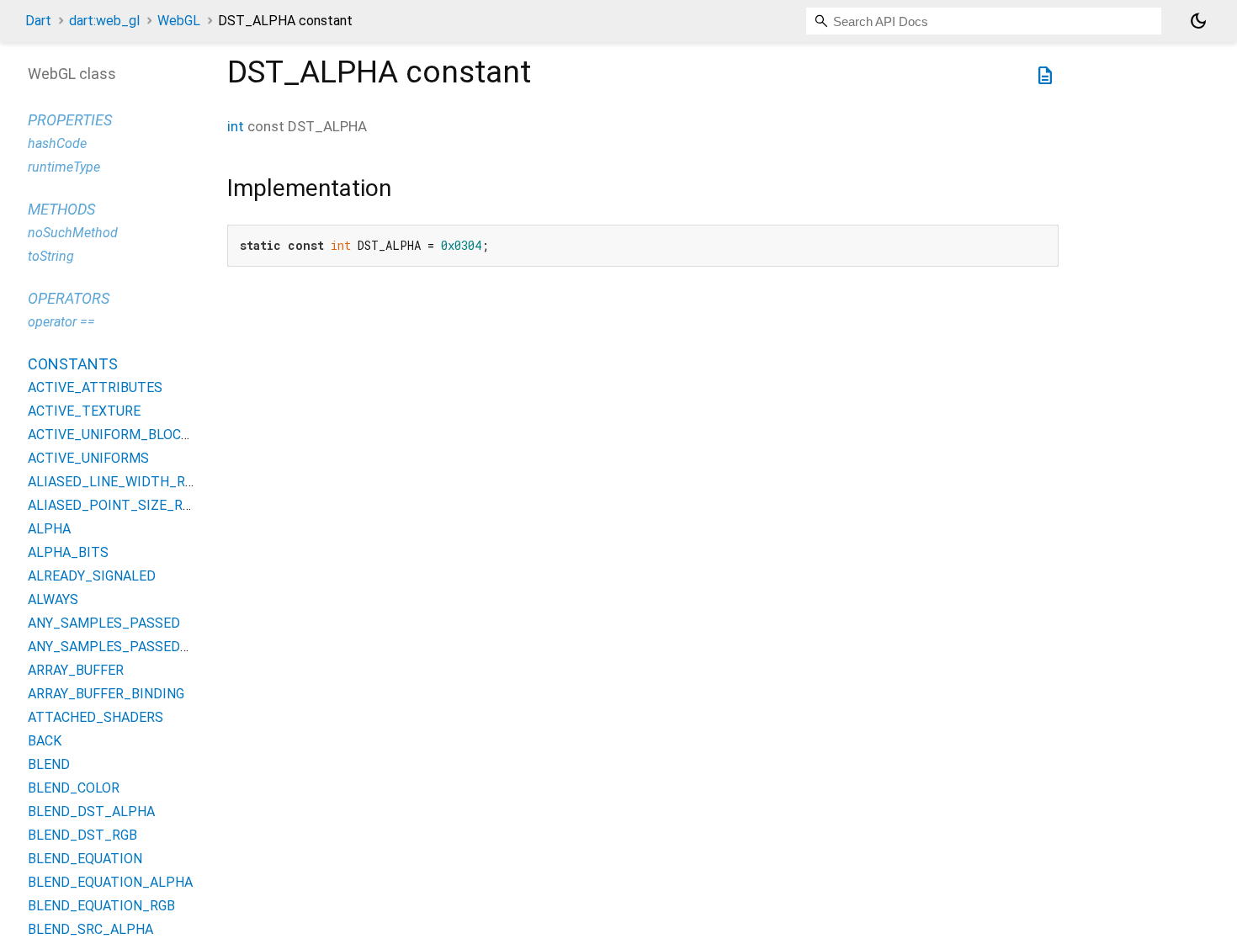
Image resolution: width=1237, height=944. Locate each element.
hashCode (57, 143)
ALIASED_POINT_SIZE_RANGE (122, 505)
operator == (61, 322)
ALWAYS (53, 599)
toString (51, 256)
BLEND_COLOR (73, 788)
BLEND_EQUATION (85, 859)
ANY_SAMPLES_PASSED (104, 623)
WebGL (178, 21)
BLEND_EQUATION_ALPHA (110, 882)
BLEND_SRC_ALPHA (90, 929)
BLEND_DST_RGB (82, 835)
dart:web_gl (104, 21)
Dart (38, 21)
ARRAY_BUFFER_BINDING (106, 694)
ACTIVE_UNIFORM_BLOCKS (113, 435)
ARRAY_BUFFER (76, 670)
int (235, 126)
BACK (44, 741)
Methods (61, 209)
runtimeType (64, 167)
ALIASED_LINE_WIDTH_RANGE (123, 482)
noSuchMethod (73, 233)
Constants (73, 364)
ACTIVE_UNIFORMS (88, 458)
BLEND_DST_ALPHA (91, 811)
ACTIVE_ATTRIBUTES (95, 387)
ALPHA (49, 529)
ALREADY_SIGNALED (92, 576)
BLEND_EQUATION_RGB (101, 906)
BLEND (49, 764)
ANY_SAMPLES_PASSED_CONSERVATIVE (156, 647)
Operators (68, 298)
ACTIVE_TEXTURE (84, 411)
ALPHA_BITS (68, 552)
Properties (70, 120)
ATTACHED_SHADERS (95, 717)
